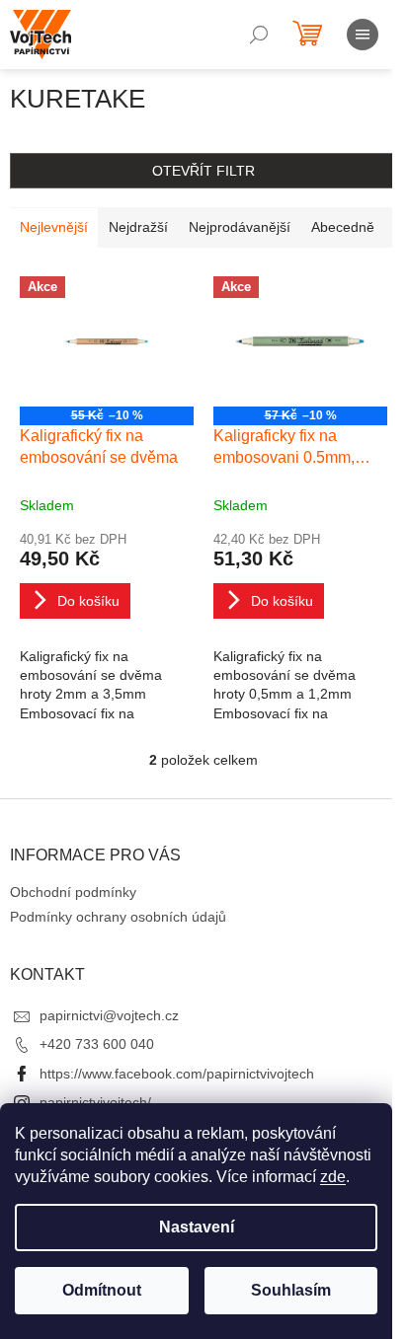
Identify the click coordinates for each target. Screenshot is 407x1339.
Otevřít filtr (203, 171)
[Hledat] (259, 34)
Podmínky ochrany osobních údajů (118, 917)
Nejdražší (138, 227)
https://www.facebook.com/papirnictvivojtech (177, 1073)
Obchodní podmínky (73, 892)
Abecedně (342, 227)
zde (333, 1176)
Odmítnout (101, 1290)
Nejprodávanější (239, 227)
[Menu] (362, 34)
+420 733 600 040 (97, 1044)
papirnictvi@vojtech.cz (109, 1015)
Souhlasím (291, 1290)
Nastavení (196, 1227)
